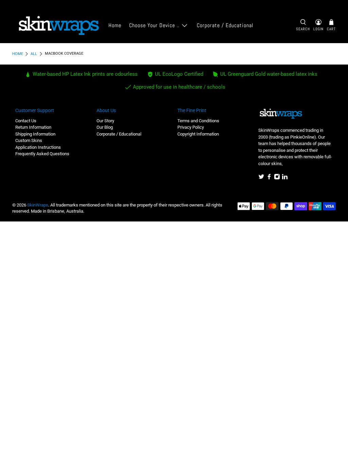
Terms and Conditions (198, 120)
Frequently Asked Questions (42, 153)
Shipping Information (35, 134)
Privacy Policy (190, 127)
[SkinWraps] (58, 25)
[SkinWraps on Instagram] (277, 178)
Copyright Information (198, 134)
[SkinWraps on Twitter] (261, 178)
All (34, 54)
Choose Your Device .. (154, 25)
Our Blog (105, 127)
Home (114, 25)
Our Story (105, 120)
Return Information (33, 127)
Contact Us (25, 120)
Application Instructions (38, 147)
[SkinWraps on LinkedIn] (285, 178)
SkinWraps (37, 205)
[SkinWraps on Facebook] (269, 178)
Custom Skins (28, 140)
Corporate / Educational (225, 25)
